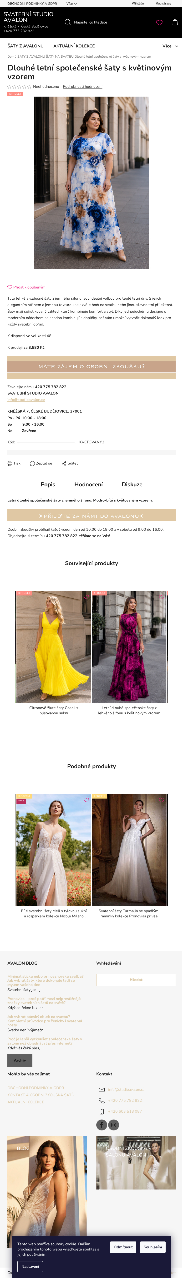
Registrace (163, 3)
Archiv (20, 1060)
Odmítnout (123, 1247)
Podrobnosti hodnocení (82, 86)
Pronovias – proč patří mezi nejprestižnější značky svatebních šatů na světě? (44, 1001)
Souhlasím (153, 1247)
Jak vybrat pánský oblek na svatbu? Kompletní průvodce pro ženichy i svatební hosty (44, 1021)
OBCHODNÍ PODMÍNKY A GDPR (32, 3)
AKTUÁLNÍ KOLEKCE (25, 1102)
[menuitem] (25, 46)
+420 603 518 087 (125, 1111)
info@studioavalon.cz (26, 399)
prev (11, 662)
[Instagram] (113, 1125)
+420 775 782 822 (125, 1100)
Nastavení (30, 1266)
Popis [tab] (48, 484)
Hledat (136, 979)
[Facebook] (101, 1125)
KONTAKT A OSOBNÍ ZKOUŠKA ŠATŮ (40, 1095)
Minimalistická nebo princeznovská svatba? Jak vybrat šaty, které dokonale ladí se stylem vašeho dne (45, 981)
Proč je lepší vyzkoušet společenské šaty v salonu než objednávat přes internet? (44, 1041)
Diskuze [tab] (132, 484)
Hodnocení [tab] (88, 484)
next (172, 662)
